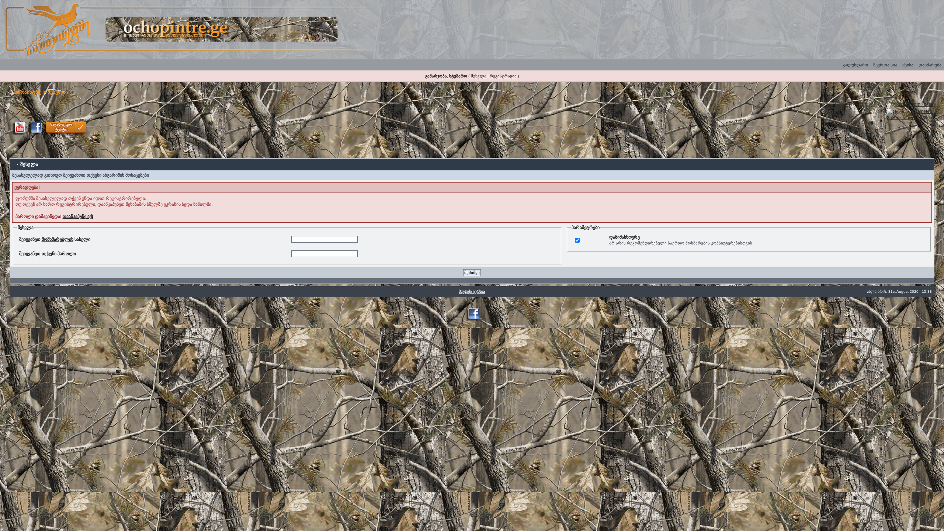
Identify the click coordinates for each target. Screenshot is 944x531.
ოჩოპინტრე (28, 92)
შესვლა (478, 76)
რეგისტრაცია (503, 76)
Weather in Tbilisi (916, 104)
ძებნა (907, 64)
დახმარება (930, 64)
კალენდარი (855, 64)
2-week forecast (903, 117)
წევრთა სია (885, 64)
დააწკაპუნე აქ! (78, 216)
